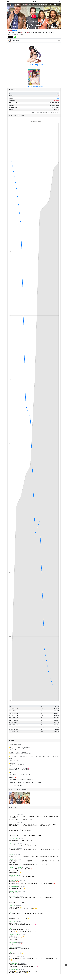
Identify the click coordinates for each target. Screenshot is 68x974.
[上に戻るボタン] (66, 965)
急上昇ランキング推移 (17, 115)
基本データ (13, 89)
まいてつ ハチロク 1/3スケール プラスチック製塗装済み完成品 (34, 65)
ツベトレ (34, 1)
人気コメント (15, 807)
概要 (12, 740)
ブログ (15, 30)
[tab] (34, 89)
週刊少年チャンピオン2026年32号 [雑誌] (34, 86)
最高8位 (9, 30)
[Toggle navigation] (60, 1)
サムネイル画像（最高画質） (19, 789)
